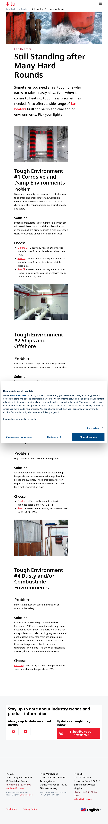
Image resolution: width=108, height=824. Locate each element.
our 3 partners (18, 395)
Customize (52, 437)
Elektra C (22, 247)
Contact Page (26, 794)
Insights (24, 9)
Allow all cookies (88, 437)
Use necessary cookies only (20, 437)
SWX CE (21, 269)
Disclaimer (11, 809)
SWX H (21, 508)
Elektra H (23, 501)
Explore (14, 9)
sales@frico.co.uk (83, 799)
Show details (92, 428)
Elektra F (18, 665)
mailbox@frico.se (15, 788)
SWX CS (21, 258)
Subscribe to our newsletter (81, 733)
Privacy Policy (30, 809)
